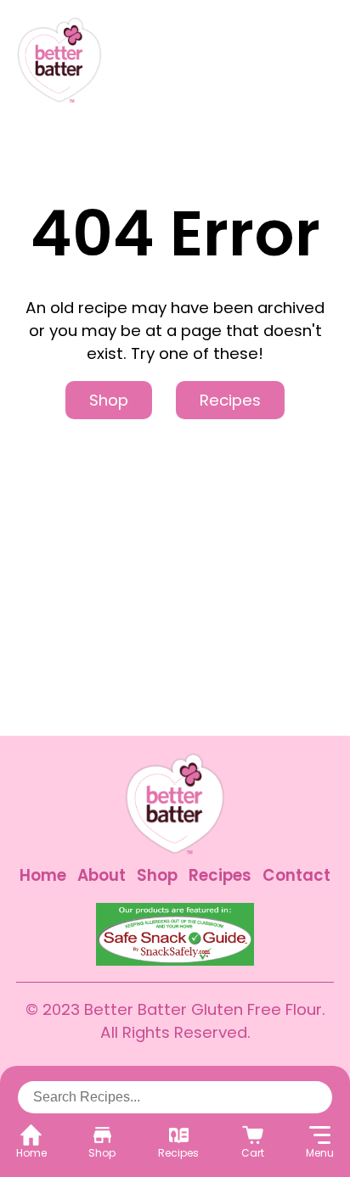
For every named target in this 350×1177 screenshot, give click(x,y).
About (101, 875)
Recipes (230, 400)
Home (43, 875)
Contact (296, 875)
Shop (108, 400)
